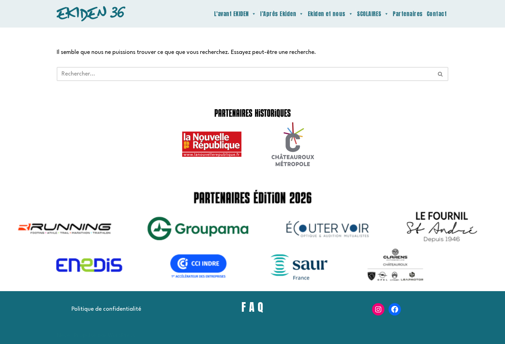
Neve (63, 336)
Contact (437, 14)
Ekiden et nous (327, 14)
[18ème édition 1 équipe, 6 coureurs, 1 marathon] (91, 13)
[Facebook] (395, 309)
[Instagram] (378, 309)
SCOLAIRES (369, 14)
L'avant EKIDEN (231, 14)
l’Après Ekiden (278, 14)
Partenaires (408, 14)
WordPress (121, 336)
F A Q (252, 307)
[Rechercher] (440, 74)
